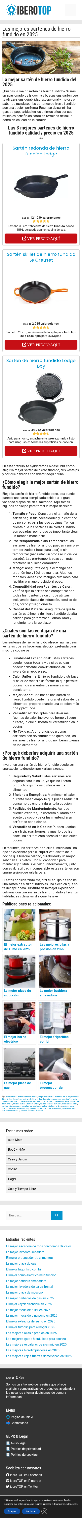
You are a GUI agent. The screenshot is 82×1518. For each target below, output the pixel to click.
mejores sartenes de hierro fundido (26, 1104)
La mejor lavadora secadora (25, 1252)
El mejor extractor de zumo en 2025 (30, 1321)
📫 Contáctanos (17, 1423)
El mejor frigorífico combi (23, 1269)
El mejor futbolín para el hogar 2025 (30, 1327)
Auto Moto (15, 1140)
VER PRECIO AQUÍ (43, 238)
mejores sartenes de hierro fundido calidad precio (58, 1104)
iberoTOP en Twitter (23, 1486)
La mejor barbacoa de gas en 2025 (30, 1298)
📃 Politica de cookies (22, 1455)
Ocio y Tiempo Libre (22, 1189)
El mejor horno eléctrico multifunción (31, 1275)
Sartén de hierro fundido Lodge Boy (41, 363)
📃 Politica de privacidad (23, 1449)
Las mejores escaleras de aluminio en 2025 (36, 1344)
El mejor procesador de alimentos (29, 1258)
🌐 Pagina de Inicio (19, 1417)
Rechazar (31, 1511)
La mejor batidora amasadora (26, 1281)
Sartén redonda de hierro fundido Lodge (41, 151)
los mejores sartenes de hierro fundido (57, 1099)
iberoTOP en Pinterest (25, 1481)
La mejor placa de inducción (25, 1292)
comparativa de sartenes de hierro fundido (21, 1097)
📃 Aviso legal (16, 1443)
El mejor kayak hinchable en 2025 (29, 1304)
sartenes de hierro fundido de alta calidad (45, 1108)
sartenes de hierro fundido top (31, 1111)
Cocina (12, 1169)
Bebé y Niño (16, 1149)
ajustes (74, 1504)
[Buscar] (56, 1215)
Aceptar (12, 1511)
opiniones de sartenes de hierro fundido (17, 1106)
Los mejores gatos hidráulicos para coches (36, 1339)
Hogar (12, 1179)
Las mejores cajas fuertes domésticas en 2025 (39, 1356)
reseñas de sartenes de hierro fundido (47, 1106)
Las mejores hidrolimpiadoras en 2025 (33, 1350)
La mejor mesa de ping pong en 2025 (32, 1315)
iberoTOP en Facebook (25, 1475)
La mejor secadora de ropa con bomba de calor (38, 1246)
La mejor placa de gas (21, 1263)
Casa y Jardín (17, 1159)
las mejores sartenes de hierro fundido (27, 1099)
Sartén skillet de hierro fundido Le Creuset (41, 257)
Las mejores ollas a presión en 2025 (31, 1333)
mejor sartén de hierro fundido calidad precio (37, 1101)
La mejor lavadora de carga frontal (29, 1287)
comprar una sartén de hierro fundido (51, 1097)
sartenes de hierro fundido (18, 1108)
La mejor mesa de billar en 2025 (28, 1310)
